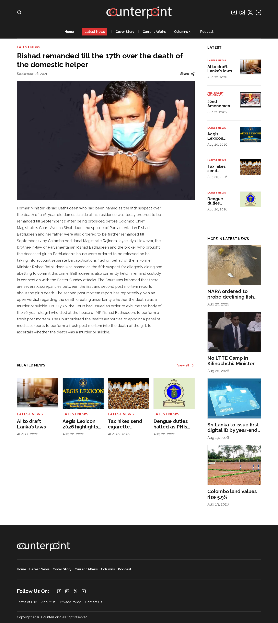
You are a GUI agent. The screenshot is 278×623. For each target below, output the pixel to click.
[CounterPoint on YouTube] (258, 12)
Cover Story (125, 32)
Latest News (95, 32)
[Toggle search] (19, 12)
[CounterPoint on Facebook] (234, 12)
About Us (48, 602)
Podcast (206, 32)
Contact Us (93, 602)
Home (69, 32)
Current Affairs (154, 32)
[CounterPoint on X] (250, 12)
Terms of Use (27, 602)
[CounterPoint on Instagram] (242, 12)
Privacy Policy (70, 602)
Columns (181, 32)
